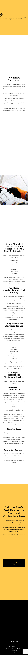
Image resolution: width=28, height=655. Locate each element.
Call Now (14, 563)
